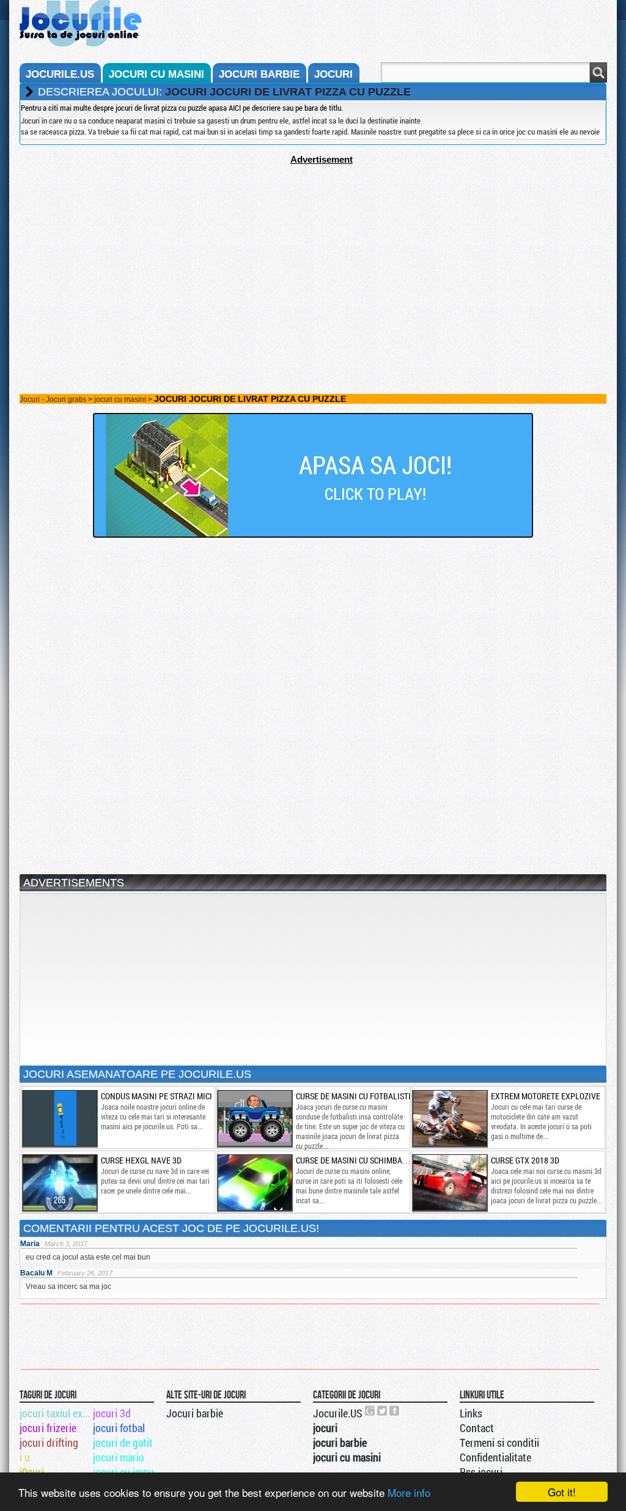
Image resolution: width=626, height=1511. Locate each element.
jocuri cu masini (156, 74)
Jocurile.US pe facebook (394, 1411)
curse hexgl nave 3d (141, 1160)
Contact (477, 1427)
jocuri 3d (112, 1413)
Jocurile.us (60, 74)
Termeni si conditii (499, 1442)
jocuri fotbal (119, 1427)
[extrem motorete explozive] (449, 1118)
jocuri (333, 74)
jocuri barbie (259, 74)
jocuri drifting (49, 1442)
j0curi (32, 1472)
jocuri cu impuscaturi (128, 1472)
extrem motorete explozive (545, 1096)
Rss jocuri (481, 1472)
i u (25, 1457)
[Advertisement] (313, 250)
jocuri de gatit (123, 1442)
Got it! (562, 1491)
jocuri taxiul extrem (55, 1413)
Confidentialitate (495, 1457)
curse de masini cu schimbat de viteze (370, 1160)
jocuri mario (118, 1457)
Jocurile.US (338, 1413)
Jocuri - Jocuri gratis (53, 399)
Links (471, 1413)
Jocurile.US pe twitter (382, 1411)
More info (409, 1492)
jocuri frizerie (48, 1427)
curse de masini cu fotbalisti (353, 1096)
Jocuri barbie (194, 1413)
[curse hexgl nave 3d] (59, 1182)
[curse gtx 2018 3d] (449, 1182)
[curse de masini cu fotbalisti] (254, 1118)
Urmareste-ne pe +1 (370, 1411)
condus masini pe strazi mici (156, 1096)
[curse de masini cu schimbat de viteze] (254, 1182)
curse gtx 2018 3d (525, 1160)
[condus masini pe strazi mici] (59, 1118)
